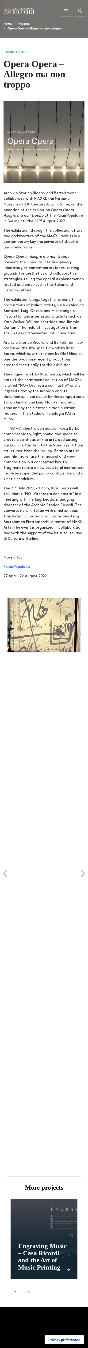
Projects (23, 23)
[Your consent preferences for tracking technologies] (64, 1339)
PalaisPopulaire (17, 567)
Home (8, 23)
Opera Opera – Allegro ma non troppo (34, 28)
